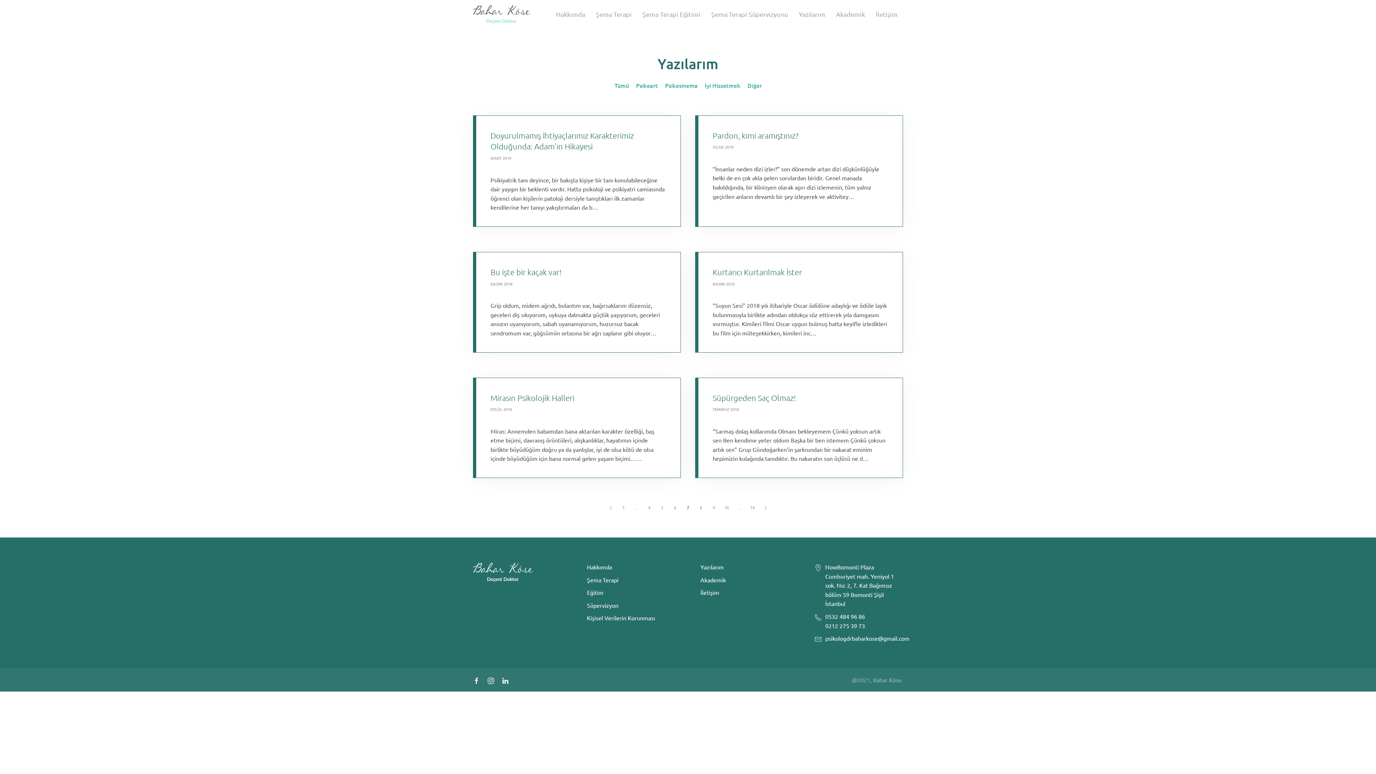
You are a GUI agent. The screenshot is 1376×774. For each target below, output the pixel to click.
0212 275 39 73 (845, 625)
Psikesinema (681, 85)
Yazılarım (812, 14)
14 (752, 508)
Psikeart (647, 85)
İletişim (887, 14)
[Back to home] (501, 14)
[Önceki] (610, 507)
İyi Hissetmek (722, 85)
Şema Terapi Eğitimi (671, 14)
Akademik (850, 14)
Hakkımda (570, 14)
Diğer (754, 85)
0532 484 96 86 (845, 616)
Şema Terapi (614, 14)
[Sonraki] (765, 507)
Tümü (622, 85)
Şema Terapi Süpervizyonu (749, 14)
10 (727, 508)
